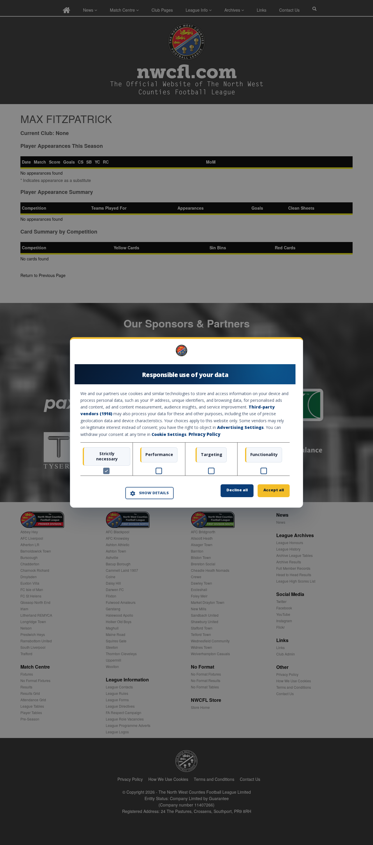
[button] (149, 493)
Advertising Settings (240, 427)
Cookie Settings (169, 434)
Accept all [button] (273, 490)
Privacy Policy (204, 434)
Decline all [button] (237, 490)
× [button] (287, 352)
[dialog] (186, 422)
